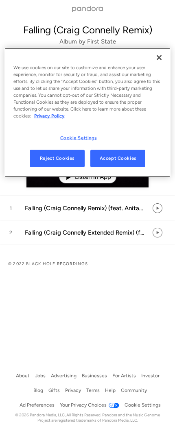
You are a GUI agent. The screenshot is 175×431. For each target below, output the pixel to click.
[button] (87, 208)
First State (101, 41)
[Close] (159, 58)
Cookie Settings (78, 137)
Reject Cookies (57, 158)
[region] (87, 112)
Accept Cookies (118, 158)
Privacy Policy (49, 116)
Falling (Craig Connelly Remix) (87, 30)
